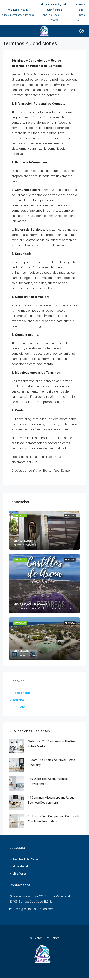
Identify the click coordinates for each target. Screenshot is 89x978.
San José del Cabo (25, 859)
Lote (22, 707)
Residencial (21, 693)
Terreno (18, 700)
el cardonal (20, 866)
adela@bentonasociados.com (18, 15)
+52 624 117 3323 (18, 9)
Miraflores (19, 873)
